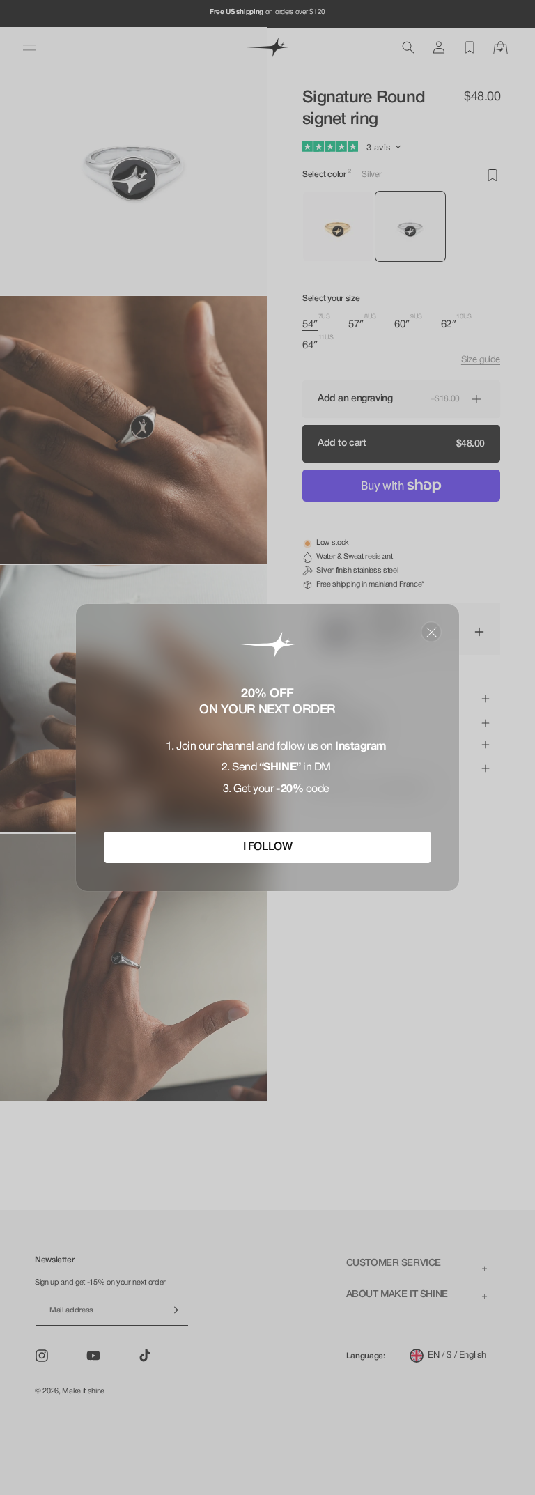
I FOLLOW (267, 847)
